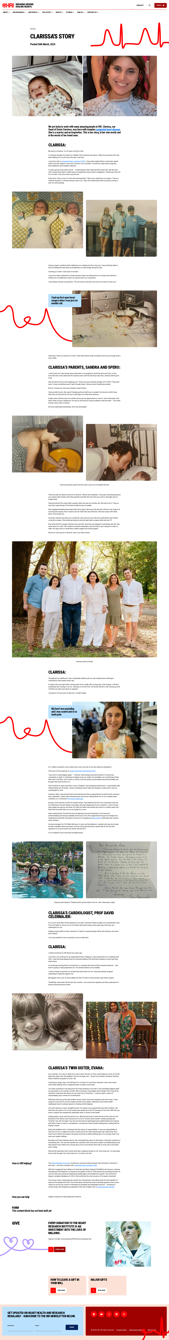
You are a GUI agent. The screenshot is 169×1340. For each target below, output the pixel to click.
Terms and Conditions (137, 1330)
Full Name (11, 1325)
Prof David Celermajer (75, 799)
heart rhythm (96, 818)
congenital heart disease (108, 129)
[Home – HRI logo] (18, 5)
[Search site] (149, 5)
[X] (109, 1314)
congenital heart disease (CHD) (85, 1165)
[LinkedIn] (117, 1314)
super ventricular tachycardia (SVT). (83, 771)
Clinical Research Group (60, 1163)
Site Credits (151, 1330)
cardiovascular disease (105, 1187)
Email (37, 1325)
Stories (33, 29)
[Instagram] (124, 1314)
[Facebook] (94, 1314)
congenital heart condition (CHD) (73, 161)
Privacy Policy (121, 1330)
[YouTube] (101, 1314)
